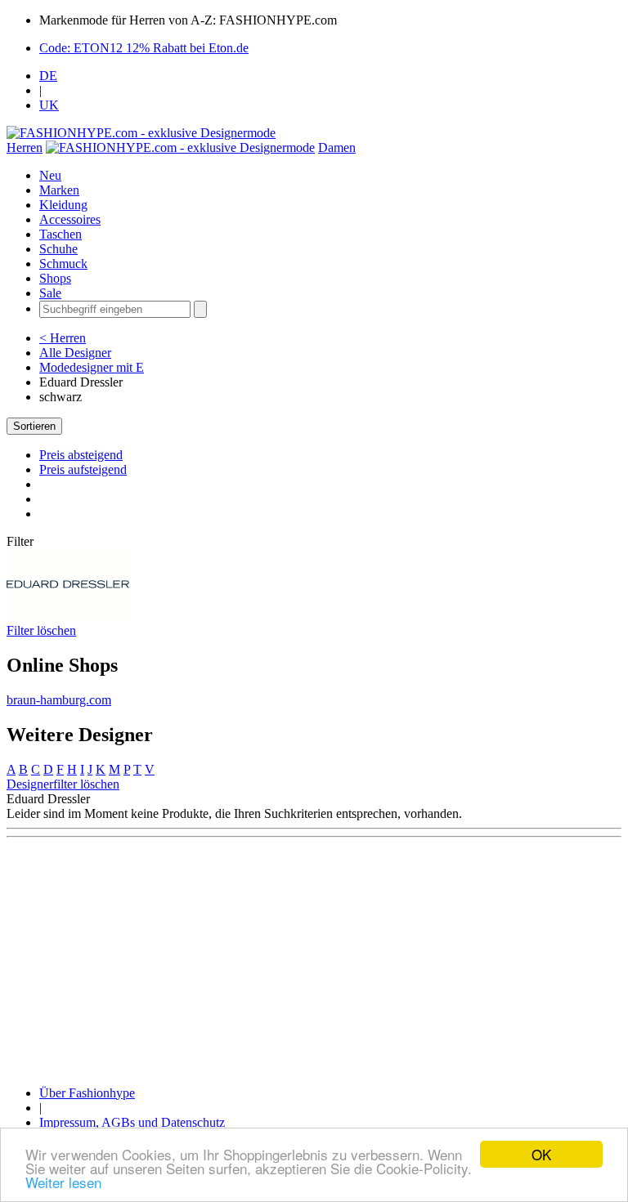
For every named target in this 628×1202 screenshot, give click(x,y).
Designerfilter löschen (63, 784)
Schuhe (58, 249)
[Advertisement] (314, 958)
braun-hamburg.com (59, 700)
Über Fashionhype (87, 1093)
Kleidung (63, 205)
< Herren (62, 338)
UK (49, 105)
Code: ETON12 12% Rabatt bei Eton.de (144, 48)
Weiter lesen (63, 1182)
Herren (25, 147)
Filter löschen (41, 630)
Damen (337, 147)
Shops (55, 278)
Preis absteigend (81, 455)
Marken (59, 190)
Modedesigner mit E (91, 367)
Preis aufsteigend (83, 469)
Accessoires (70, 219)
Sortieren (34, 426)
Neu (50, 175)
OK (541, 1154)
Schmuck (63, 263)
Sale (50, 293)
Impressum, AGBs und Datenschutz (132, 1122)
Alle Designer (75, 353)
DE (48, 76)
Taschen (60, 234)
